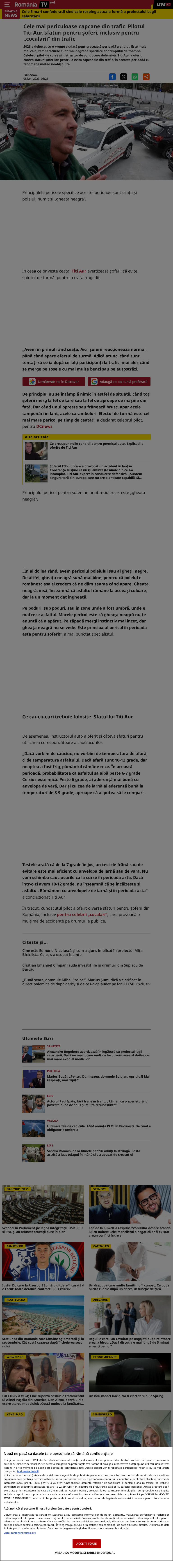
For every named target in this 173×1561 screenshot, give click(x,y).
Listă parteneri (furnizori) (20, 1532)
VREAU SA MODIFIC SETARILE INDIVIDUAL (85, 1553)
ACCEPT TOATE (86, 1544)
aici (49, 1490)
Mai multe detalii (28, 1471)
